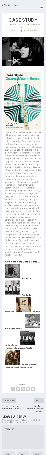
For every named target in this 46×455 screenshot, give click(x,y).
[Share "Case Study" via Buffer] (28, 388)
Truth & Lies (32, 30)
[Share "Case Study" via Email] (32, 388)
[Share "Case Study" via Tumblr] (23, 388)
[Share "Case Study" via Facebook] (13, 388)
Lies (24, 30)
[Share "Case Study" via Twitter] (18, 388)
